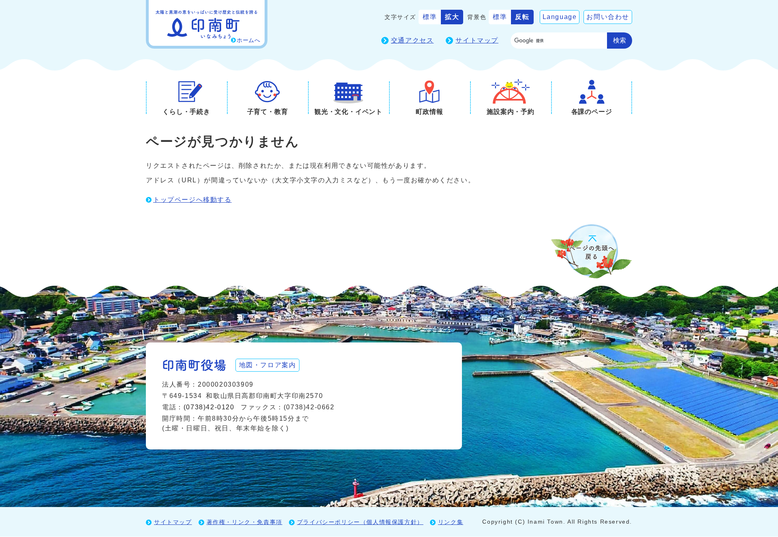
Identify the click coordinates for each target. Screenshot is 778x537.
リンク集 (450, 522)
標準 (430, 16)
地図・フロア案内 (267, 365)
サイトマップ (476, 40)
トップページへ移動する (192, 199)
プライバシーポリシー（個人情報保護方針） (360, 522)
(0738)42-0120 (209, 407)
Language (560, 16)
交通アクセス (412, 40)
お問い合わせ (607, 16)
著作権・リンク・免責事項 (244, 522)
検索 (619, 40)
